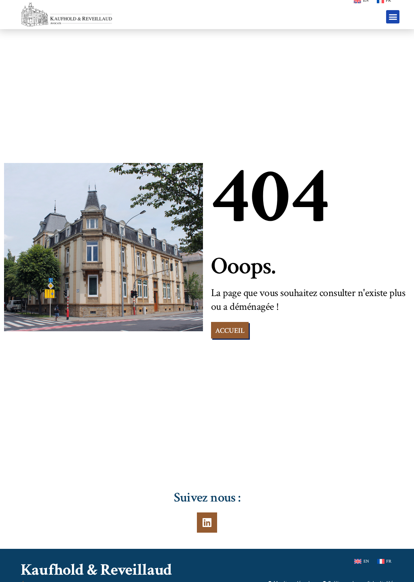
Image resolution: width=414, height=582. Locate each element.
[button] (392, 16)
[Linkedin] (207, 522)
